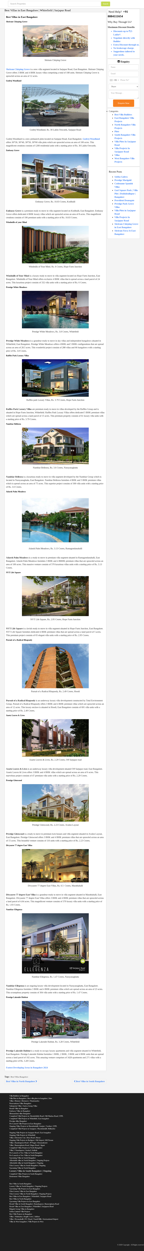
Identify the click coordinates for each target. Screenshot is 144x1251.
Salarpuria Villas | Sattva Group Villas (23, 1106)
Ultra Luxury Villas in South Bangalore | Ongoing (27, 1165)
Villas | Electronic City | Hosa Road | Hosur (24, 1138)
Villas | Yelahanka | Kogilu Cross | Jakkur (24, 1217)
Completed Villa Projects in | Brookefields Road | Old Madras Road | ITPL (36, 1116)
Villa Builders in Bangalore (19, 1096)
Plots (116, 131)
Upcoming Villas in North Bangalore (22, 1168)
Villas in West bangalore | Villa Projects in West (26, 1222)
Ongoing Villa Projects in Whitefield (22, 1135)
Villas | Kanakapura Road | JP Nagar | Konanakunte (28, 1143)
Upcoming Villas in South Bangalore (22, 1158)
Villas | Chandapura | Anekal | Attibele (23, 1150)
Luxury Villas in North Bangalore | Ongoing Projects (28, 1186)
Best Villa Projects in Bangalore (20, 1214)
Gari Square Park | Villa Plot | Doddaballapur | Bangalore (126, 193)
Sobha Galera (121, 177)
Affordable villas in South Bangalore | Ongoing (26, 1163)
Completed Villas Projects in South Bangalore (25, 1174)
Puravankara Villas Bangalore (20, 1103)
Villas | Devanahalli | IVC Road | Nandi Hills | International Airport (33, 1219)
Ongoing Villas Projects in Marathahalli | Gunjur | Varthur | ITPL (33, 1126)
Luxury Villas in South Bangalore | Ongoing (30, 1171)
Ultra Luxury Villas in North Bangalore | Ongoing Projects (30, 1194)
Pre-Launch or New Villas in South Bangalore (25, 1155)
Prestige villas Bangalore (18, 1121)
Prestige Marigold (122, 180)
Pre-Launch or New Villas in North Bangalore (25, 1153)
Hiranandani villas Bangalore (20, 1114)
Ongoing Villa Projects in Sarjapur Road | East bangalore (30, 1133)
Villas (117, 155)
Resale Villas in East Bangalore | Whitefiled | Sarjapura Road (31, 1206)
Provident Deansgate (124, 200)
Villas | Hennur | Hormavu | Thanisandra (24, 1101)
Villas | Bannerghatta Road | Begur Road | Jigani (27, 1145)
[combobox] (114, 80)
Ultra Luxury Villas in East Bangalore (23, 1191)
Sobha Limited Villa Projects (19, 1212)
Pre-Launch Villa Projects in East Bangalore (25, 1124)
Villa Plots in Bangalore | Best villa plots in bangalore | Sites (30, 1098)
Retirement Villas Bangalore (19, 1176)
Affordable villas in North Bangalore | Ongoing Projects (29, 1160)
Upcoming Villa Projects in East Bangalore (24, 1189)
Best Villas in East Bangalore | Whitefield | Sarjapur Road (30, 1196)
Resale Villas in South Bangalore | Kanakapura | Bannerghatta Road (34, 1204)
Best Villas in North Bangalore (21, 1081)
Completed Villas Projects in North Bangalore (25, 1148)
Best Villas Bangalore (19, 1077)
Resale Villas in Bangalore (18, 1109)
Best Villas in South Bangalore (90, 1081)
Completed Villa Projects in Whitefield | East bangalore (29, 1119)
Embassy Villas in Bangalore (19, 1111)
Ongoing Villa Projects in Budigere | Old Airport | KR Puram (31, 1140)
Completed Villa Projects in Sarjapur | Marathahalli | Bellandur (32, 1129)
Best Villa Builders (123, 114)
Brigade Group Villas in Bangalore (21, 1209)
